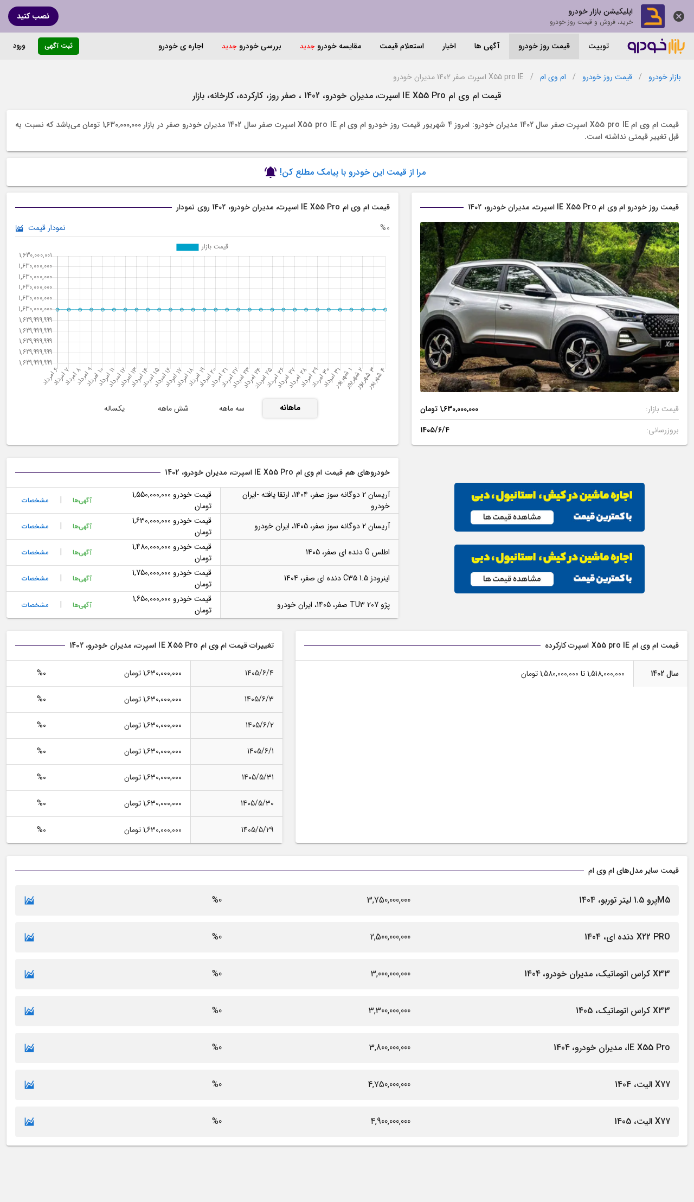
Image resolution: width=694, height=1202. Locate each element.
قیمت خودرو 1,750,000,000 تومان (171, 578)
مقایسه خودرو (339, 46)
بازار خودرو (664, 77)
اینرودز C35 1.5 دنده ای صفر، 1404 (337, 578)
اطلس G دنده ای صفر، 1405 (348, 552)
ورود (19, 46)
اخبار (449, 46)
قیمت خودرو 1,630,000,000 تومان (171, 526)
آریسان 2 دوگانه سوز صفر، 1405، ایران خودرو (322, 526)
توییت (598, 46)
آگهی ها (487, 46)
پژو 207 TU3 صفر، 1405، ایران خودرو (333, 605)
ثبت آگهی (58, 46)
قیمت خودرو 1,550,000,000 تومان (171, 500)
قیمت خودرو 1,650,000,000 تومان (172, 604)
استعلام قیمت (402, 46)
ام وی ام (553, 77)
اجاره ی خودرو (180, 46)
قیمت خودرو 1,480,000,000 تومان (171, 552)
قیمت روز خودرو (544, 46)
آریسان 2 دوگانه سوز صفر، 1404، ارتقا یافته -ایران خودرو (316, 500)
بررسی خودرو (260, 46)
